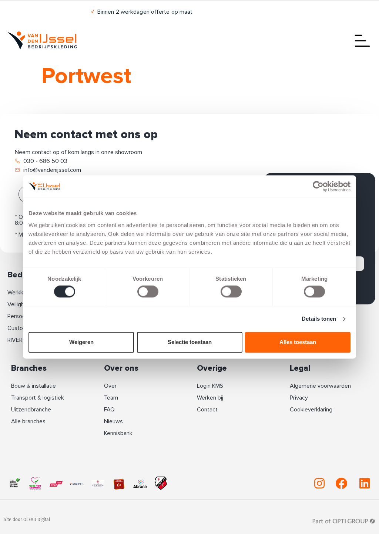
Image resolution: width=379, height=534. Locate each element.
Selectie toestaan (190, 342)
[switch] (147, 292)
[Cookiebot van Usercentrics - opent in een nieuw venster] (318, 186)
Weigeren (81, 342)
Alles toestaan (297, 342)
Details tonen (319, 319)
